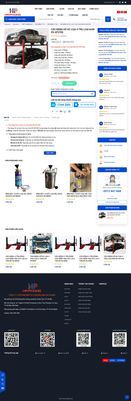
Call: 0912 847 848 (13, 2)
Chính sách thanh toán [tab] (21, 117)
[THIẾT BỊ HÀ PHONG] (12, 12)
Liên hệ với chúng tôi (112, 202)
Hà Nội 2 (112, 360)
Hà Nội (106, 360)
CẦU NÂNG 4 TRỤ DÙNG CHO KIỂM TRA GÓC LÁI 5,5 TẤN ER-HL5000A (16, 258)
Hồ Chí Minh (120, 360)
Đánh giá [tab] (55, 117)
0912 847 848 (112, 191)
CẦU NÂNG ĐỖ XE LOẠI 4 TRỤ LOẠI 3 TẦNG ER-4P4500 (39, 258)
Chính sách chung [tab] (41, 117)
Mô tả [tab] (6, 117)
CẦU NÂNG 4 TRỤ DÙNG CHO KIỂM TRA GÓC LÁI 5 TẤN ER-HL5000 (65, 258)
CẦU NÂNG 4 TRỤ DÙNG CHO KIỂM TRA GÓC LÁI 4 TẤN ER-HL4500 (89, 258)
